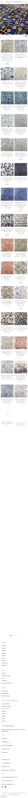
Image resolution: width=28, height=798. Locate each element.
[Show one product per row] (23, 36)
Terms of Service (6, 695)
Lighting (4, 653)
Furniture (4, 650)
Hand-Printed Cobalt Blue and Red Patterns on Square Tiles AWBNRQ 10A (7, 548)
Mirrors (3, 648)
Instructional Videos (6, 683)
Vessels (3, 655)
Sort (10, 36)
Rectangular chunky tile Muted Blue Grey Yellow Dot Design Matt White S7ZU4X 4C (7, 57)
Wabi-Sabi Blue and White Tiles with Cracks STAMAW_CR (7, 377)
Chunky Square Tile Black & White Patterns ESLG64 (21, 470)
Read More (4, 665)
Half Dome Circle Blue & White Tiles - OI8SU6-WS (7, 179)
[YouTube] (5, 787)
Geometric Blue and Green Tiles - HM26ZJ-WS (7, 108)
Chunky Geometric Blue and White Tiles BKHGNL (21, 401)
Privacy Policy (5, 691)
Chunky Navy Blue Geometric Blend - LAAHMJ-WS (7, 230)
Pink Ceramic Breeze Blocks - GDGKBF (7, 278)
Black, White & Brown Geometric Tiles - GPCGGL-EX (20, 155)
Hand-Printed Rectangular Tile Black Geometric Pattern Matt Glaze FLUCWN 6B (21, 548)
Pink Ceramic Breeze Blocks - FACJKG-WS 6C (7, 255)
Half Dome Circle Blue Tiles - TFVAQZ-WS (20, 179)
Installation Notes (6, 675)
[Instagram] (2, 787)
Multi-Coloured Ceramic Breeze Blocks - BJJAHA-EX (21, 255)
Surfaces (4, 645)
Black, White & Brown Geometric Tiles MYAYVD (7, 302)
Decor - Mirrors (5, 708)
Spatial (3, 660)
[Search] (23, 2)
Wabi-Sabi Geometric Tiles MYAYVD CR (21, 278)
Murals (3, 658)
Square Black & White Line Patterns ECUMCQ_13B (20, 328)
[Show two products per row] (26, 36)
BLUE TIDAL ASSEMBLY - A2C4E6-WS (7, 84)
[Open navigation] (2, 2)
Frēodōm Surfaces (6, 706)
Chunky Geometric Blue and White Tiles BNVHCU (7, 401)
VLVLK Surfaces (6, 703)
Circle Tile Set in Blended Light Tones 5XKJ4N (7, 446)
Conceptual (4, 662)
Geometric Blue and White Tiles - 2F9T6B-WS (20, 108)
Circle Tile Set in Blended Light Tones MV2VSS (20, 424)
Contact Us (4, 680)
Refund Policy (5, 693)
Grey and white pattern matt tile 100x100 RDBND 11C (21, 56)
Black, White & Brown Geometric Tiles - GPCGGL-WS (7, 155)
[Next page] (17, 634)
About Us (4, 673)
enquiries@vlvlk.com (10, 784)
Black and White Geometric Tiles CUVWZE (7, 353)
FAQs (3, 678)
